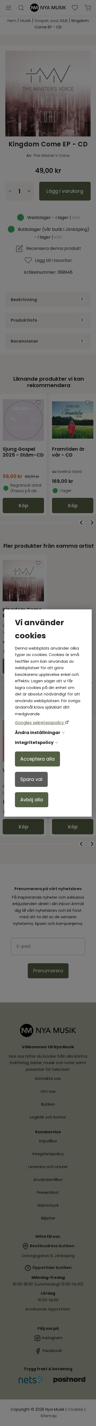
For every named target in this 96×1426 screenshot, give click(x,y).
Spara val (31, 779)
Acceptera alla (37, 759)
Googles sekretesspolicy (40, 722)
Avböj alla (31, 800)
